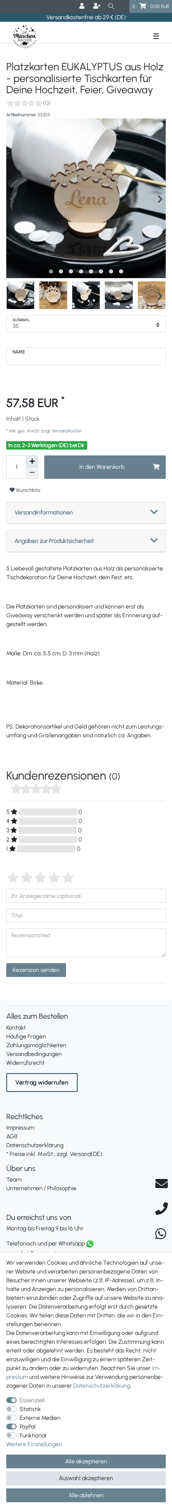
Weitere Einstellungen (34, 1444)
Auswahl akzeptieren (86, 1478)
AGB (12, 1136)
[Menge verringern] (32, 473)
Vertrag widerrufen (41, 1082)
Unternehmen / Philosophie (41, 1188)
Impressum (20, 1127)
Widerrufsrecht (25, 1062)
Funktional (33, 1435)
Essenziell (32, 1400)
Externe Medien (40, 1418)
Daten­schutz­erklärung (101, 1385)
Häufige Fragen (26, 1036)
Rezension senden (36, 970)
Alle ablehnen (86, 1495)
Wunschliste (27, 490)
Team (13, 1179)
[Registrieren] (97, 6)
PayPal (27, 1426)
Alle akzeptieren (86, 1461)
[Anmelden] (82, 6)
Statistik (30, 1409)
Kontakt (16, 1027)
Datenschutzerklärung (34, 1145)
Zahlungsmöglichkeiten (36, 1045)
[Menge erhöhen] (32, 461)
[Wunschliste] (123, 6)
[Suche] (111, 6)
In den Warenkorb (101, 466)
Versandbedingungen (34, 1054)
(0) (47, 103)
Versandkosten (66, 431)
